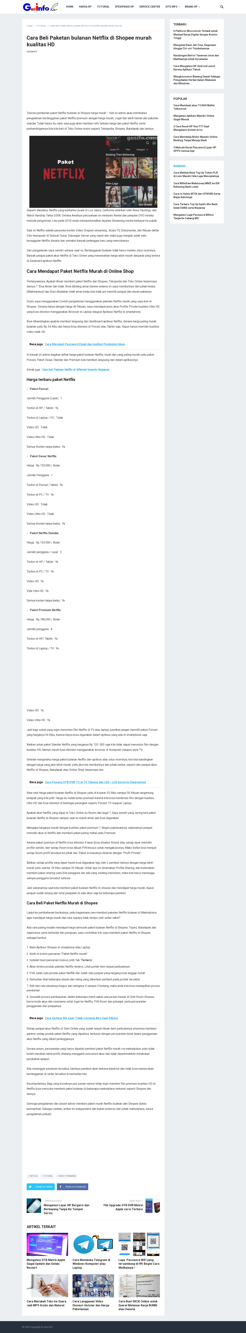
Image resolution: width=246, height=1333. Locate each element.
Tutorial (103, 6)
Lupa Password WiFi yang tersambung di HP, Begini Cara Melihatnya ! (138, 1263)
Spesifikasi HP (124, 6)
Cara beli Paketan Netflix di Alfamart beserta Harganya (75, 369)
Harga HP (85, 6)
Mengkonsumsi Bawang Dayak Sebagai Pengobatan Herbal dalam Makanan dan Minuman (196, 80)
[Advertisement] (93, 83)
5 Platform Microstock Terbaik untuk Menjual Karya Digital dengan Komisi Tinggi (195, 34)
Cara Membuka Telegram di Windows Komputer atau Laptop (91, 1263)
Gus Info (48, 1327)
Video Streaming (67, 1176)
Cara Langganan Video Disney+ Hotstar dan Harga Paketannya (91, 1305)
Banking (179, 166)
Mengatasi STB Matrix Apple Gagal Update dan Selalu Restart (46, 1263)
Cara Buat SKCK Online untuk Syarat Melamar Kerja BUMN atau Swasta (138, 1305)
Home (69, 6)
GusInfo (32, 51)
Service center (149, 6)
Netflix (34, 1176)
